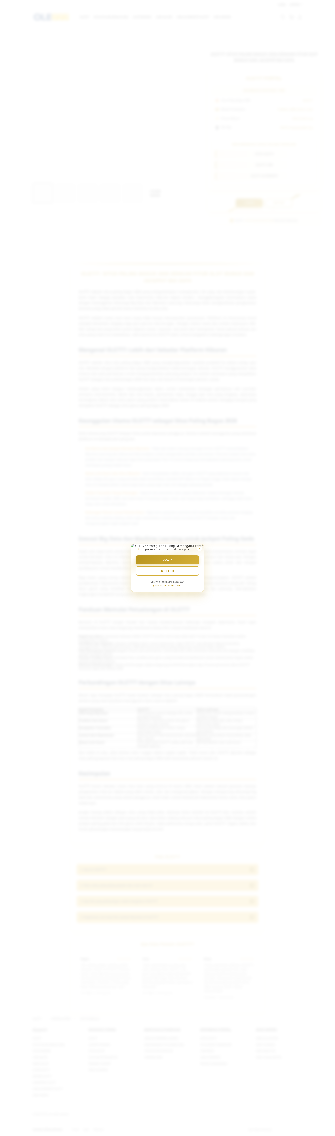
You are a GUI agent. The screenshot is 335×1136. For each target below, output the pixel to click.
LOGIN (167, 559)
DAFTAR (167, 571)
